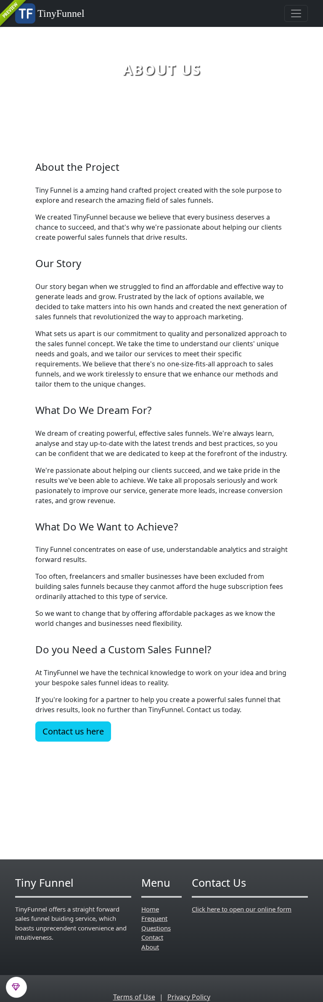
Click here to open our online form (241, 909)
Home (150, 909)
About (150, 947)
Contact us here (73, 731)
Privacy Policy (188, 997)
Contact (152, 937)
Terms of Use (134, 997)
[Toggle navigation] (296, 13)
